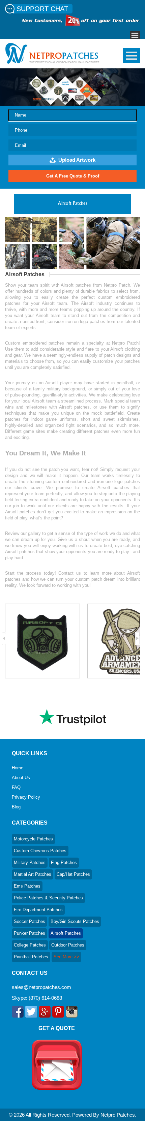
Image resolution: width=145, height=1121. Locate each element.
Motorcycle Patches (33, 838)
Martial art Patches (32, 874)
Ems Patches (27, 886)
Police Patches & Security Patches (48, 897)
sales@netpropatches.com (41, 987)
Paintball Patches (31, 956)
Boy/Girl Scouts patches (75, 921)
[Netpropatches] (52, 62)
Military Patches (30, 862)
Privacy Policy (26, 797)
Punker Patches (29, 933)
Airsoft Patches (66, 933)
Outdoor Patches (67, 945)
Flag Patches (64, 862)
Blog (16, 806)
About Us (21, 777)
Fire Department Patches (38, 909)
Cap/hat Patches (73, 874)
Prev (6, 639)
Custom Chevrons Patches (40, 850)
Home (17, 767)
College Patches (30, 945)
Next (139, 639)
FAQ (16, 787)
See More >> (66, 956)
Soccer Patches (29, 921)
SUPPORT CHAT (42, 8)
